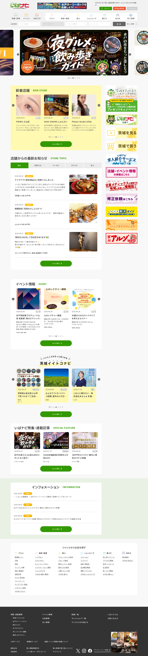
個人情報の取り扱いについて (63, 648)
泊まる (117, 18)
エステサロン (39, 560)
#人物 (75, 400)
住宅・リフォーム (108, 564)
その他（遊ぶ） (63, 574)
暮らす (104, 18)
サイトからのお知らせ (80, 622)
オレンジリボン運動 (19, 631)
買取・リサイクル (86, 571)
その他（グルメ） (20, 591)
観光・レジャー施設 (65, 564)
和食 (16, 564)
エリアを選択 (24, 24)
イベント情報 (47, 614)
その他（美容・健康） (42, 574)
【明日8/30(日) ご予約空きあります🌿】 (32, 237)
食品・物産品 (85, 564)
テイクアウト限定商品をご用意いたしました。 (34, 180)
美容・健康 (65, 18)
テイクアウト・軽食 (21, 584)
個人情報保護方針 (32, 648)
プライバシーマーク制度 (101, 650)
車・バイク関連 (108, 571)
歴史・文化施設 (63, 567)
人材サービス (15, 641)
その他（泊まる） (127, 560)
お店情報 (45, 618)
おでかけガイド (18, 628)
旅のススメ (16, 625)
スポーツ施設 (63, 560)
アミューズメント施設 (65, 557)
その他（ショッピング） (88, 574)
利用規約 (14, 651)
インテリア (84, 560)
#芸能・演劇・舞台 (21, 332)
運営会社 (14, 648)
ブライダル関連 (108, 560)
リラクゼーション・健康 (43, 567)
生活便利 (106, 567)
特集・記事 (16, 18)
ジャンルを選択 (72, 24)
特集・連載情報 (17, 614)
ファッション (85, 557)
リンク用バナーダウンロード (36, 651)
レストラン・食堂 (20, 588)
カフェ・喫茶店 (20, 577)
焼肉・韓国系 (19, 571)
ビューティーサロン (41, 564)
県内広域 (35, 389)
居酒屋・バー (19, 557)
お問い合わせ (113, 618)
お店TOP (37, 18)
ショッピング (91, 18)
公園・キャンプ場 (64, 571)
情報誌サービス (32, 641)
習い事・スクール (109, 557)
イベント (26, 18)
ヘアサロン (39, 557)
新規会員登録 (119, 8)
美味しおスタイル (19, 635)
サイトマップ (57, 651)
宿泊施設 (125, 557)
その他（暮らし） (108, 574)
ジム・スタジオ (40, 571)
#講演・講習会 (48, 327)
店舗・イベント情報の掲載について (56, 641)
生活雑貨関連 (85, 567)
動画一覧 (75, 614)
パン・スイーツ (20, 581)
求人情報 (130, 18)
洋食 (16, 560)
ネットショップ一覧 (79, 618)
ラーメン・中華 (20, 567)
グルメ (52, 18)
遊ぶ (78, 18)
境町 (92, 389)
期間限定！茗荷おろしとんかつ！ (28, 208)
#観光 (19, 400)
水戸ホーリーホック (20, 621)
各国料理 (18, 574)
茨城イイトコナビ (18, 618)
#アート (20, 402)
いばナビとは (113, 614)
